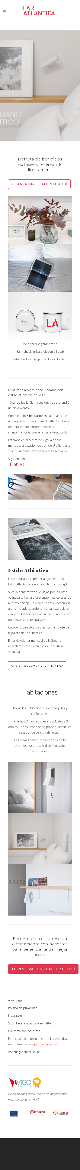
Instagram (15, 1016)
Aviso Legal (15, 1000)
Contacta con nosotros (24, 1031)
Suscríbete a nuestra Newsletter (30, 1023)
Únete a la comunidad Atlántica (37, 665)
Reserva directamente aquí (39, 184)
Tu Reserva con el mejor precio (43, 969)
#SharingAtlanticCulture (24, 1052)
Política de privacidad (23, 1008)
